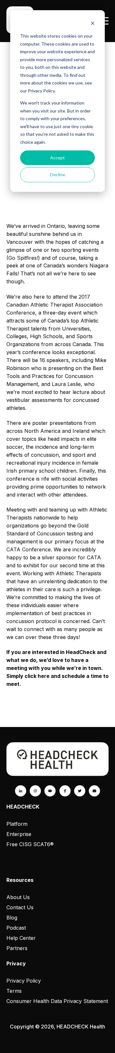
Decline (57, 174)
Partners (16, 948)
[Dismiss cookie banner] (92, 24)
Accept (57, 157)
